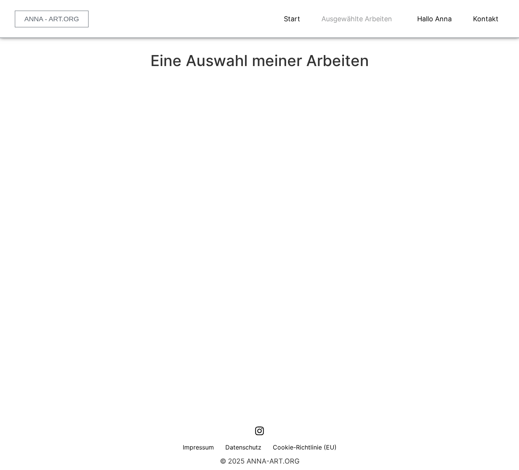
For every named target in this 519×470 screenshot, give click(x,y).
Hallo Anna (434, 19)
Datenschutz (243, 447)
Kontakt (485, 19)
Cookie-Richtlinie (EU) (305, 447)
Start (292, 19)
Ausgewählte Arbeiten (356, 19)
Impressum (198, 447)
